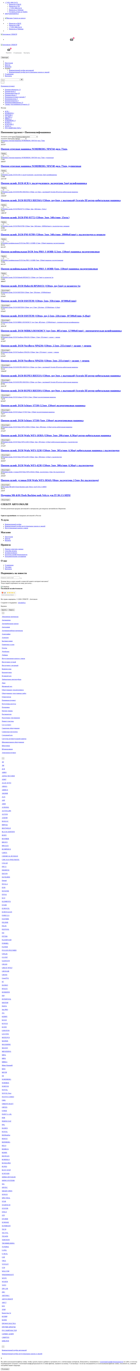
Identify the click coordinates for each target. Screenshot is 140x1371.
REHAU (5, 1138)
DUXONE (5, 891)
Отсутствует (5, 290)
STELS (4, 1212)
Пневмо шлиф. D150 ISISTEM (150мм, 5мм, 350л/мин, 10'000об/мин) (38, 301)
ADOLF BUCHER (8, 776)
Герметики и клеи (8, 644)
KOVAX (5, 1023)
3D (3, 762)
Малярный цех (7, 686)
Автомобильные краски (10, 623)
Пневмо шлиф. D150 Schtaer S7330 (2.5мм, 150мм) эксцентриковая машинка (43, 405)
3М (3, 765)
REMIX (4, 1152)
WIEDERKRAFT (8, 1275)
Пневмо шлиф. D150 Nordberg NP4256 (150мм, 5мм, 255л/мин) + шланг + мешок (45, 360)
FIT (3, 933)
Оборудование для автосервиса (13, 690)
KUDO (4, 1027)
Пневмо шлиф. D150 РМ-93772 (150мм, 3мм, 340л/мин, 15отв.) (35, 217)
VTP (3, 1268)
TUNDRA (5, 1247)
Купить (4, 153)
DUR (3, 887)
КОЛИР (4, 1316)
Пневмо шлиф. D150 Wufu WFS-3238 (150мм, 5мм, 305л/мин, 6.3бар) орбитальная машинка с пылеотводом (60, 450)
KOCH (4, 1020)
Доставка (8, 567)
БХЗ (3, 1306)
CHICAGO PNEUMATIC (10, 859)
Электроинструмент (9, 753)
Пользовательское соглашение (15, 556)
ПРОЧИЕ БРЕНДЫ (9, 1327)
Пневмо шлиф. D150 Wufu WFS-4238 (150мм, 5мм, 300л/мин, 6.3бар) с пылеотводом (47, 465)
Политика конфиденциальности (16, 554)
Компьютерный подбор (13, 524)
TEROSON (6, 1240)
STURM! (5, 1219)
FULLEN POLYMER (9, 950)
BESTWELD (6, 828)
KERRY (4, 1016)
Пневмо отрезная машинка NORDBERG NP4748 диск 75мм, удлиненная (41, 166)
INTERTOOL (6, 999)
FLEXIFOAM (6, 940)
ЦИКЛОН (5, 1341)
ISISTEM (9, 115)
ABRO (4, 772)
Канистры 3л (6, 1313)
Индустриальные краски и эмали (16, 528)
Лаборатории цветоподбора (11, 679)
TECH (4, 1229)
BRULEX (5, 846)
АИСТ (4, 1302)
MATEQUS (6, 1037)
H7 (3, 982)
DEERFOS (5, 870)
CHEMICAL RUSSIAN (10, 856)
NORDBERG (10, 120)
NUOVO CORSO (8, 1097)
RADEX (5, 1128)
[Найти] (2, 82)
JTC (3, 1013)
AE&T (4, 779)
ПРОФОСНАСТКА (9, 1323)
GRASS (4, 964)
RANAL (5, 1132)
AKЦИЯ (5, 793)
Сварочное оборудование (11, 728)
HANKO (5, 985)
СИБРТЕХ (5, 1337)
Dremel (4, 880)
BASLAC (5, 821)
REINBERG (6, 1142)
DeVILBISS (6, 877)
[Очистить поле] (21, 79)
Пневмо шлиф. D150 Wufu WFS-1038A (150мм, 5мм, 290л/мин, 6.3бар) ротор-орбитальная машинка (56, 435)
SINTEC (5, 1187)
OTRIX (4, 1111)
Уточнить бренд (6, 139)
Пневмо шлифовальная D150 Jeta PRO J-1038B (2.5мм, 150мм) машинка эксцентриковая (50, 251)
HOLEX (5, 989)
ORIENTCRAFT (7, 1104)
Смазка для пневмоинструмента (17, 104)
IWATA (4, 1006)
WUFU (8, 126)
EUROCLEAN (7, 912)
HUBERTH (9, 113)
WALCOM (5, 1271)
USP (3, 1257)
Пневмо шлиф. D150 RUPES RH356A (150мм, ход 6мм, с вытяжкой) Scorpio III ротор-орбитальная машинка (61, 200)
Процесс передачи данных (14, 549)
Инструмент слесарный (10, 665)
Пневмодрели (10, 91)
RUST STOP (6, 1170)
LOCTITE (5, 1034)
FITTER (4, 936)
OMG (4, 1100)
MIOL (4, 1055)
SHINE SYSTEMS (8, 1180)
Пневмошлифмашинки (14, 102)
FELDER (5, 922)
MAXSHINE (6, 1044)
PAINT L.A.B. (7, 1114)
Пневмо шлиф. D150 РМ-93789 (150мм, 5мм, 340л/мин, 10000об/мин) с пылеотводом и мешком (53, 234)
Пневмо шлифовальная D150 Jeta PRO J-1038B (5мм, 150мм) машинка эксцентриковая (49, 268)
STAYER (5, 1208)
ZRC (3, 1292)
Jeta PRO (8, 117)
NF (3, 1076)
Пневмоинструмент (8, 86)
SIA (3, 1184)
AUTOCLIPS (6, 811)
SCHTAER (9, 124)
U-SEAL (5, 1254)
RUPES (8, 122)
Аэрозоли (5, 637)
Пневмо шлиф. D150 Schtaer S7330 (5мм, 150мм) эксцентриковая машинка (42, 420)
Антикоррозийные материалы (12, 630)
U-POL (4, 1250)
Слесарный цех (7, 735)
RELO (4, 1145)
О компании (9, 74)
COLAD (5, 863)
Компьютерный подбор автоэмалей (21, 70)
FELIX (4, 926)
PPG (3, 1125)
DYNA (4, 894)
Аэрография (6, 634)
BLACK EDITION (8, 832)
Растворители (6, 714)
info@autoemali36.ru (12, 13)
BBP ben (5, 825)
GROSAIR (5, 971)
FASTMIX (5, 919)
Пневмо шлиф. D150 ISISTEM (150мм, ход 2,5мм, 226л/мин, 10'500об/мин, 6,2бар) (45, 315)
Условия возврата (11, 553)
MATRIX (5, 1041)
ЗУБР (4, 1309)
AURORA (5, 807)
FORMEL (5, 943)
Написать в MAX (15, 4)
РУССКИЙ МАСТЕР (13, 128)
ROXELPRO (6, 1163)
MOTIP (4, 1072)
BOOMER (5, 839)
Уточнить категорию (8, 137)
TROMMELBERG (8, 1243)
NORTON (5, 1086)
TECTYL (5, 1233)
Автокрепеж (6, 620)
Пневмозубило (11, 95)
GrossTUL (5, 978)
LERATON (6, 1030)
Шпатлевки (6, 746)
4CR (7, 111)
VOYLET (5, 1264)
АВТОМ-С (6, 1295)
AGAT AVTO (6, 783)
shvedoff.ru (22, 603)
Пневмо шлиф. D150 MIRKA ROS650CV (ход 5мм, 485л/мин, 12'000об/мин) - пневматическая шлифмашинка (61, 330)
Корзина (8, 540)
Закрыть (11, 610)
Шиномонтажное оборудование (13, 742)
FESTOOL (5, 929)
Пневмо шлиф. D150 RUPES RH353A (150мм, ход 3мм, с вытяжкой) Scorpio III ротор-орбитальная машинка (61, 375)
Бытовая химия (7, 641)
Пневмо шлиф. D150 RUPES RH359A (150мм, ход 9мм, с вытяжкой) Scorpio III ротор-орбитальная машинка (61, 390)
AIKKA (4, 786)
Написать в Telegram (16, 10)
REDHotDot (6, 1135)
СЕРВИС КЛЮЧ (8, 1334)
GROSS (4, 975)
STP (3, 1215)
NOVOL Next (6, 1093)
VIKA (4, 1261)
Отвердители (6, 697)
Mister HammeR (7, 1065)
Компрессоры (6, 669)
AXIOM (4, 818)
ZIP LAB (5, 1288)
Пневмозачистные (12, 93)
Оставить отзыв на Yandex (18, 12)
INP (3, 996)
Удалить (4, 610)
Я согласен (5, 1369)
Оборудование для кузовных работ (14, 693)
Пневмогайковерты (13, 89)
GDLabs (4, 954)
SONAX (5, 1194)
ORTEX (4, 1107)
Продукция (9, 63)
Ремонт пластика (8, 721)
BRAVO (5, 842)
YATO (4, 1285)
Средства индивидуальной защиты (14, 739)
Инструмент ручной (9, 662)
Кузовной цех (6, 676)
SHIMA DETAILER (9, 1177)
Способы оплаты (11, 551)
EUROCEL (6, 908)
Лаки (3, 683)
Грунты (4, 648)
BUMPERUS (6, 849)
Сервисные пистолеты (10, 732)
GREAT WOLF (7, 968)
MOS (3, 1069)
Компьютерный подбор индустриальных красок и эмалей (29, 72)
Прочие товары (7, 711)
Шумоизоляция (7, 749)
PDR (3, 1118)
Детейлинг (5, 651)
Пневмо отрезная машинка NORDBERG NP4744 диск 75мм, (34, 149)
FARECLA (5, 915)
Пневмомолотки (11, 99)
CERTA (4, 853)
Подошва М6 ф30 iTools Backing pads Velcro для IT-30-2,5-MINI (35, 495)
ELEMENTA (6, 901)
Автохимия (6, 627)
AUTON (5, 814)
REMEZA (5, 1149)
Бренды (7, 65)
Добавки (5, 655)
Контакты (8, 76)
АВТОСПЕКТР (7, 1299)
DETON (5, 873)
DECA (4, 866)
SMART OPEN (7, 1191)
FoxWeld (5, 947)
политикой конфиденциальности (111, 1362)
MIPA (4, 1058)
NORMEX (5, 1083)
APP (3, 800)
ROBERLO (6, 1159)
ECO (3, 898)
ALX (3, 797)
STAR (4, 1201)
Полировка (6, 707)
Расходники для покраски (11, 718)
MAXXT (5, 1048)
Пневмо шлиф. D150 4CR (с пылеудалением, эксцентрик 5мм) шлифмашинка (44, 183)
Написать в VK (14, 6)
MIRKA (8, 119)
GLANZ (5, 957)
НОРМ (4, 1320)
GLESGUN (6, 961)
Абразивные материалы (10, 616)
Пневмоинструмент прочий (15, 97)
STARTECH (6, 1205)
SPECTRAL (6, 1198)
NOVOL (5, 1090)
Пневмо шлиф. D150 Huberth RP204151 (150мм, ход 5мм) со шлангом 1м (40, 286)
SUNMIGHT (6, 1226)
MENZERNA (6, 1051)
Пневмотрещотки (11, 101)
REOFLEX (5, 1156)
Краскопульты (7, 672)
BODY (4, 835)
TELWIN (5, 1236)
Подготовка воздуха (9, 704)
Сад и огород (6, 725)
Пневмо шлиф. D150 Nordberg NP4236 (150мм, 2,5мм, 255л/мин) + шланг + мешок (46, 345)
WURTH (5, 1281)
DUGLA (5, 884)
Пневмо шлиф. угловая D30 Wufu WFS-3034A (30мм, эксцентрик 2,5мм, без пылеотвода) (50, 480)
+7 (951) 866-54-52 (11, 2)
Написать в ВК (14, 25)
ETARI (4, 905)
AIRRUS (5, 790)
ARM (4, 804)
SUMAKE (5, 1222)
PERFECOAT (6, 1121)
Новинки (8, 66)
